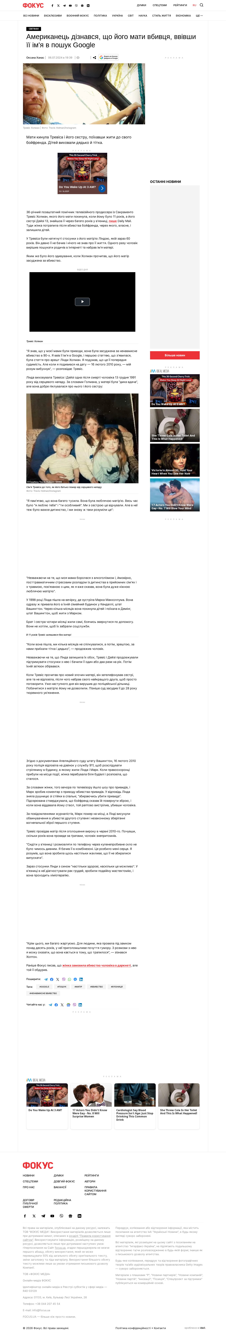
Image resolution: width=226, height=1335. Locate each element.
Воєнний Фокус (78, 15)
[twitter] (34, 1216)
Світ (131, 15)
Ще (198, 15)
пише (113, 221)
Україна (117, 15)
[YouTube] (70, 5)
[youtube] (52, 1216)
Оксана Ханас (35, 57)
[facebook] (25, 1216)
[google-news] (70, 1216)
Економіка (183, 15)
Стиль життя (161, 15)
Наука (143, 15)
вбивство (97, 986)
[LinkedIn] (88, 5)
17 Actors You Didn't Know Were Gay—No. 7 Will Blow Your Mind (172, 506)
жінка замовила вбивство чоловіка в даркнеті (96, 965)
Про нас (29, 1187)
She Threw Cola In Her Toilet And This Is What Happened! (173, 437)
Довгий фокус (64, 1181)
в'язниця (117, 986)
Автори (90, 1181)
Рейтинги (180, 5)
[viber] (61, 1216)
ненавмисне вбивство (44, 993)
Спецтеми (160, 5)
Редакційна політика (62, 1201)
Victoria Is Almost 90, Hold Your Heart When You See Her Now (172, 472)
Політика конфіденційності (133, 1328)
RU (194, 5)
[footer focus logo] (38, 1165)
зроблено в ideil (195, 1328)
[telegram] (43, 1216)
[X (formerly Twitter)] (58, 5)
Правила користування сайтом (95, 1191)
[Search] (201, 5)
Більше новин (175, 355)
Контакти (160, 1328)
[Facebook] (52, 5)
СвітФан (34, 29)
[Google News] (82, 5)
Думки (141, 5)
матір (79, 986)
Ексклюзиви (53, 15)
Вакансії (60, 1187)
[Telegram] (64, 5)
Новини (28, 1175)
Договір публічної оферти (30, 1203)
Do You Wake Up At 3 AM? (168, 404)
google (45, 986)
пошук (62, 986)
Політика (100, 15)
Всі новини (31, 15)
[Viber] (76, 5)
